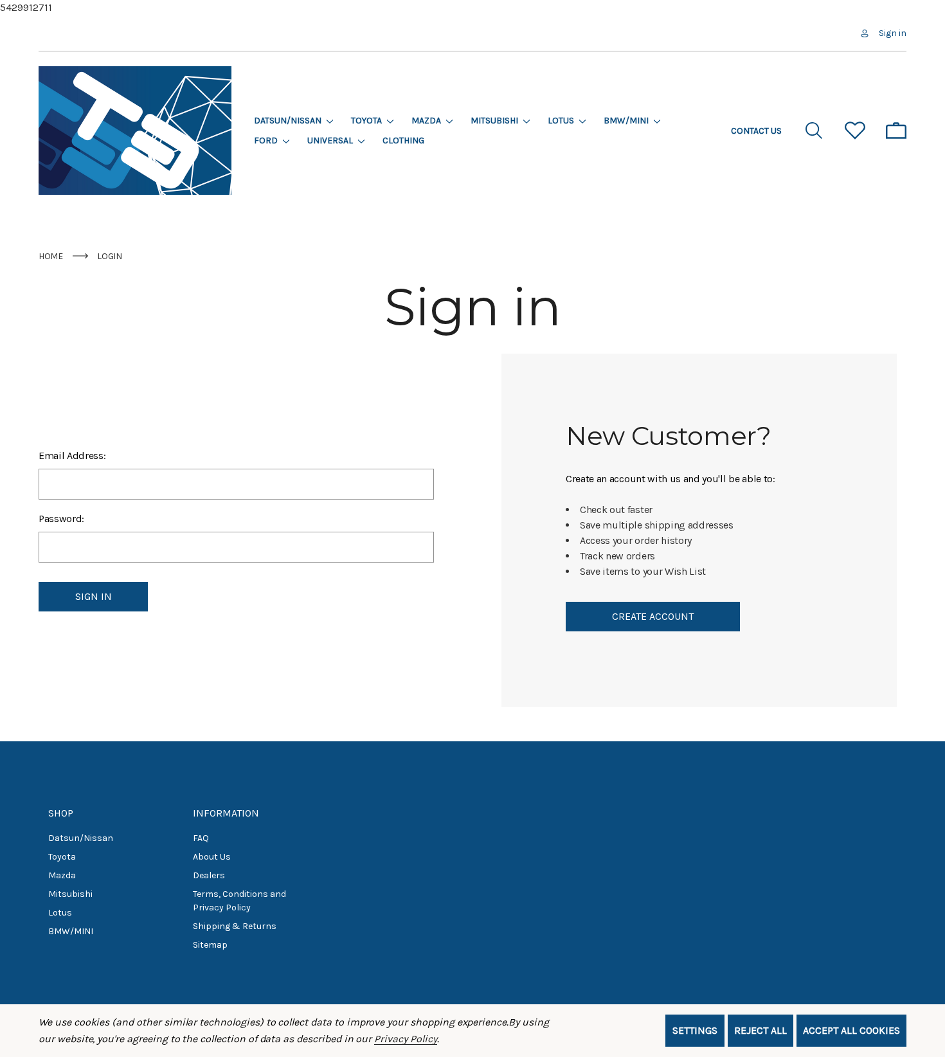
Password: (61, 518)
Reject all (760, 1030)
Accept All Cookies (851, 1030)
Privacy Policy (405, 1039)
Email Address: (72, 455)
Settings (694, 1030)
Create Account (653, 616)
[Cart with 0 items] (896, 130)
